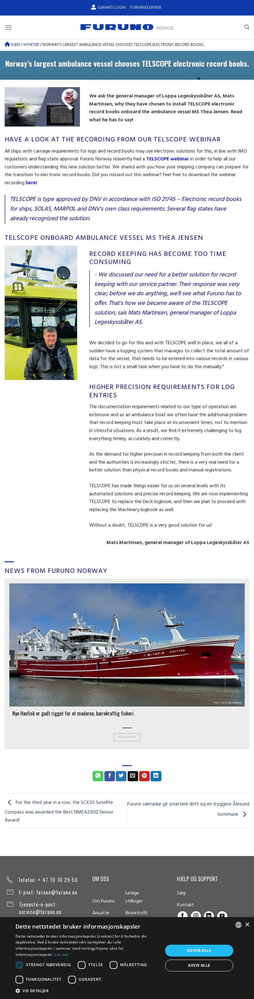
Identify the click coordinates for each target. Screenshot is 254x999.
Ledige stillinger (134, 897)
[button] (87, 990)
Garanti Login (112, 7)
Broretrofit (136, 913)
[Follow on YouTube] (222, 916)
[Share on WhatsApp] (98, 776)
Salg (181, 893)
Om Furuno (103, 901)
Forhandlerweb (145, 7)
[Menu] (8, 27)
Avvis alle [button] (199, 965)
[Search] (246, 27)
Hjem (15, 45)
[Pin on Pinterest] (144, 776)
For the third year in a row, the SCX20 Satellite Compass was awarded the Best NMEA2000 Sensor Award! (59, 811)
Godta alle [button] (199, 950)
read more (127, 737)
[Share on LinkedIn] (156, 776)
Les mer (62, 954)
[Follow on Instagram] (196, 916)
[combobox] (238, 925)
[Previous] (8, 663)
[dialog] (127, 958)
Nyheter (31, 45)
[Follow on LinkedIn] (209, 916)
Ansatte (100, 913)
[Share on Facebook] (109, 776)
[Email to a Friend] (133, 776)
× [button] (247, 924)
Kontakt (185, 905)
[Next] (246, 663)
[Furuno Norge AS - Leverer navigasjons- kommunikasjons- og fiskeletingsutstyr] (127, 27)
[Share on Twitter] (121, 776)
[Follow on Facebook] (182, 916)
